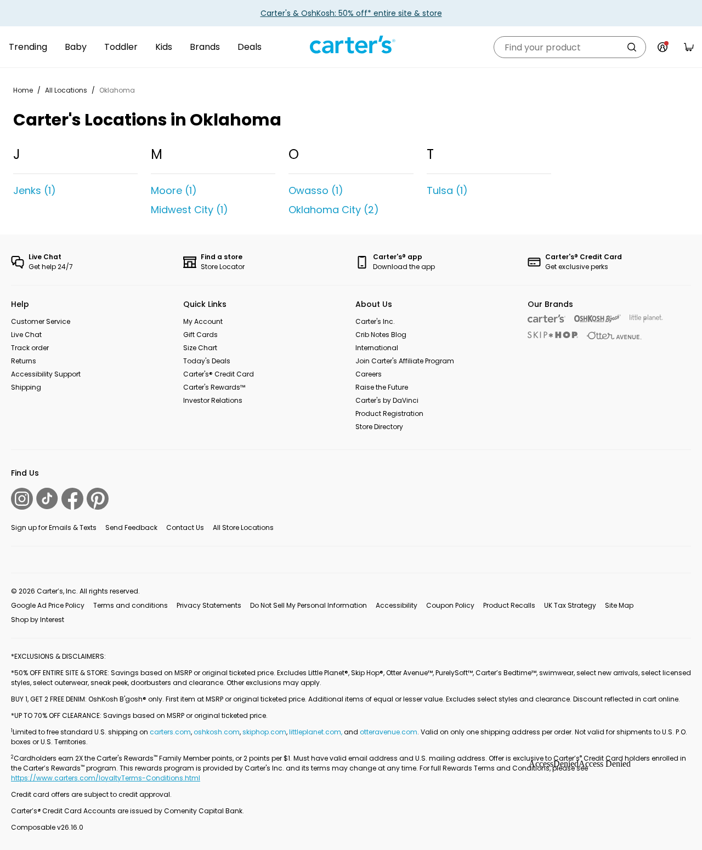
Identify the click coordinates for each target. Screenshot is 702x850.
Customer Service (40, 321)
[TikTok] (47, 498)
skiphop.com (264, 732)
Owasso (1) (315, 190)
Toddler (121, 47)
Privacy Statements (209, 605)
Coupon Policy (450, 605)
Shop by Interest (37, 619)
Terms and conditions (130, 605)
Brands (205, 47)
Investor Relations (212, 400)
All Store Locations (243, 527)
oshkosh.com (217, 732)
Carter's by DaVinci (386, 400)
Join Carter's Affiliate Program (404, 361)
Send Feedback (131, 527)
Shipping (26, 387)
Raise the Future (381, 387)
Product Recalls (509, 605)
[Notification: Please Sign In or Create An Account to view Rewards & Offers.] (662, 47)
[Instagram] (22, 499)
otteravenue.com (388, 732)
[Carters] (546, 319)
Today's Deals (206, 361)
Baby (76, 47)
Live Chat (26, 334)
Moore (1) (174, 190)
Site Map (619, 605)
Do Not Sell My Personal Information (308, 605)
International (376, 347)
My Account (203, 321)
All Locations (66, 90)
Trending (28, 47)
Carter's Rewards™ (214, 387)
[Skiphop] (553, 335)
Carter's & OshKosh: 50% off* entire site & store (351, 13)
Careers (368, 374)
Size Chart (200, 347)
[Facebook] (72, 499)
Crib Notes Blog (380, 334)
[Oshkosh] (597, 319)
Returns (23, 361)
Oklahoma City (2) (333, 209)
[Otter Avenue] (614, 336)
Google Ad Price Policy (47, 605)
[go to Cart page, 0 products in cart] (689, 47)
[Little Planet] (646, 319)
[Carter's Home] (351, 45)
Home (23, 90)
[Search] (632, 47)
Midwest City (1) (189, 209)
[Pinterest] (98, 499)
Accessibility (396, 605)
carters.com (170, 732)
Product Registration (389, 413)
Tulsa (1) (447, 190)
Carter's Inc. (375, 321)
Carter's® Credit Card (218, 374)
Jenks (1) (34, 190)
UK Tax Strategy (570, 605)
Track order (30, 347)
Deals (249, 47)
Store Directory (379, 426)
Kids (163, 47)
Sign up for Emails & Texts (54, 527)
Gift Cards (200, 334)
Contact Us (185, 527)
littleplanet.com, (316, 732)
